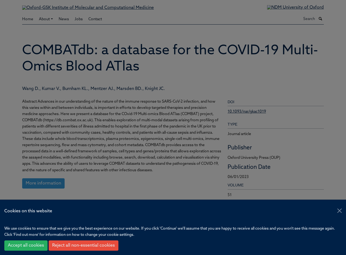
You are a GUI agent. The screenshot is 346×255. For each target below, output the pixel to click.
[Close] (339, 210)
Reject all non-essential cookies (83, 245)
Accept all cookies (26, 245)
